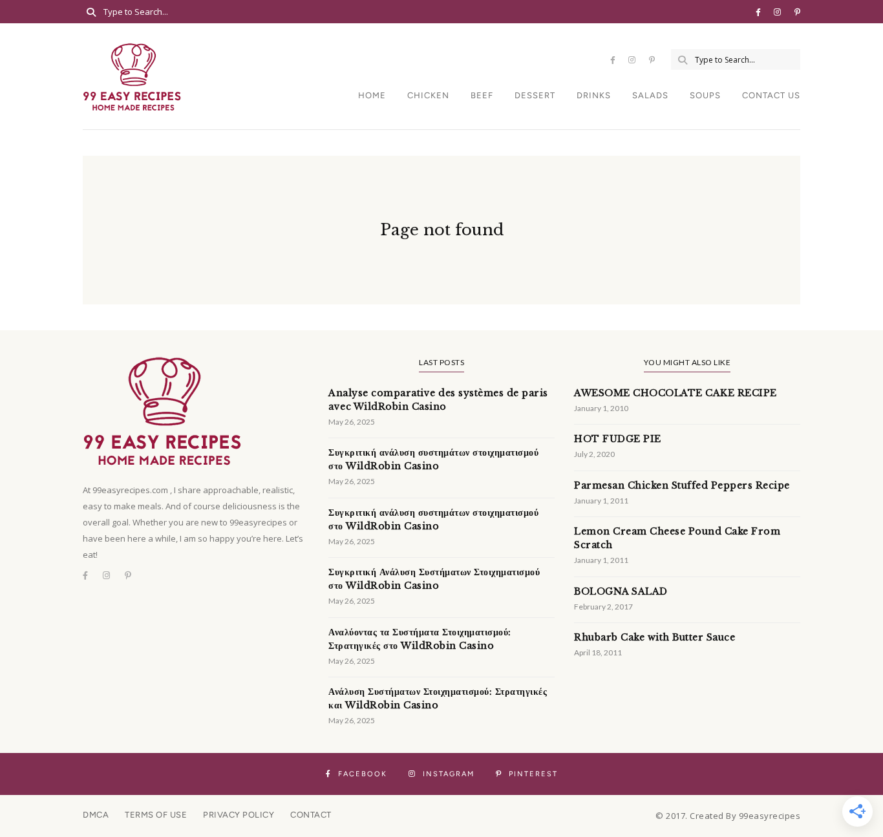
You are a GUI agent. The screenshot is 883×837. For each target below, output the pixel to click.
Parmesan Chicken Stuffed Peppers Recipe (682, 485)
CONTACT (311, 815)
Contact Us (771, 95)
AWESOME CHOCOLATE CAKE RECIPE (675, 393)
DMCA (96, 815)
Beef (482, 95)
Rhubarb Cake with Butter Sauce (654, 637)
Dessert (535, 95)
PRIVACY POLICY (238, 815)
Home (372, 95)
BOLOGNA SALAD (621, 591)
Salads (650, 95)
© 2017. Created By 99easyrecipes (727, 815)
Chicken (428, 95)
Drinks (594, 95)
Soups (705, 95)
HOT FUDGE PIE (617, 439)
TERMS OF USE (156, 815)
